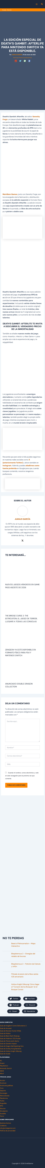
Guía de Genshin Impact (8, 1044)
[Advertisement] (22, 85)
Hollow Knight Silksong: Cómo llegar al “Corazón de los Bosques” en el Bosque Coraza (25, 987)
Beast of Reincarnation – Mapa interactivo (23, 944)
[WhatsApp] (25, 61)
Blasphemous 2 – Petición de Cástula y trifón (25, 965)
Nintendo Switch (6, 1068)
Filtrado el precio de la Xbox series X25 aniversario (24, 975)
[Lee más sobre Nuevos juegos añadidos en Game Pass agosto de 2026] (22, 571)
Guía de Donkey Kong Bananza (10, 1049)
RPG (1, 1106)
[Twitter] (20, 61)
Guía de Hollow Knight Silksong (10, 1051)
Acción (2, 1081)
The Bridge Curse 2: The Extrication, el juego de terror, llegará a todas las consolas (21, 618)
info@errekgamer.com (7, 1128)
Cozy (2, 1088)
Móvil (2, 1074)
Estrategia (3, 1093)
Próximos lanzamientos (25, 57)
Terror (2, 1116)
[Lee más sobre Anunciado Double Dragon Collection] (22, 671)
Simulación (4, 1111)
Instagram (7, 465)
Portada (4, 10)
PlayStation (4, 1066)
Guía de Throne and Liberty (9, 1041)
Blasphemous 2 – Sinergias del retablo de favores (23, 955)
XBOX (2, 1071)
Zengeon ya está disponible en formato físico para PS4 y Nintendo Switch (20, 652)
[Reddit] (16, 61)
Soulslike (3, 1114)
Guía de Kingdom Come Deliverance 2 (13, 1026)
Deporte (3, 1091)
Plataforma (4, 1098)
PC (1, 1061)
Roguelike (3, 1103)
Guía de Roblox (5, 1033)
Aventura (3, 1083)
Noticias (9, 10)
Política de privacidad (7, 1131)
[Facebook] (29, 61)
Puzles (2, 1101)
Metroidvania (4, 1096)
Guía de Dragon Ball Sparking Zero (12, 1046)
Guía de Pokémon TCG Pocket (10, 1039)
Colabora (3, 1126)
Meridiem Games (10, 194)
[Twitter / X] (22, 540)
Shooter (3, 1109)
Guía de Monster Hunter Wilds (10, 1031)
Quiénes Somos (5, 1123)
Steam (2, 1063)
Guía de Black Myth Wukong (9, 1036)
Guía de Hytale (5, 1054)
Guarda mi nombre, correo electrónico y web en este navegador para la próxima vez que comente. (22, 775)
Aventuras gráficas (6, 1086)
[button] (42, 4)
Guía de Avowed (5, 1028)
